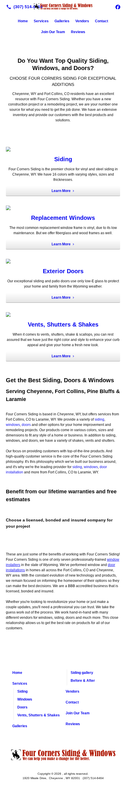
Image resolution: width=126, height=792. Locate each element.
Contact (101, 21)
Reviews (78, 32)
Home (23, 21)
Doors (22, 707)
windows (13, 425)
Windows (24, 699)
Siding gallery (82, 673)
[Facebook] (118, 7)
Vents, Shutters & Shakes (63, 324)
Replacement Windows (63, 218)
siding (99, 419)
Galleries (62, 21)
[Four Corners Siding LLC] (63, 6)
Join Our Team (53, 32)
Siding (63, 159)
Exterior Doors (63, 271)
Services (41, 21)
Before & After (83, 681)
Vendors (82, 21)
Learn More (61, 191)
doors (26, 425)
